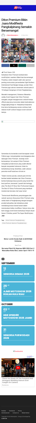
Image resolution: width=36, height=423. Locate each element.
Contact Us (16, 413)
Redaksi (3, 411)
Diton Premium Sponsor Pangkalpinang (14, 223)
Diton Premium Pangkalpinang (15, 220)
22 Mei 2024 (24, 35)
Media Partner (25, 413)
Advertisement (5, 413)
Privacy (20, 411)
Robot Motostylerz (12, 35)
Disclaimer (12, 411)
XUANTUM (4, 418)
